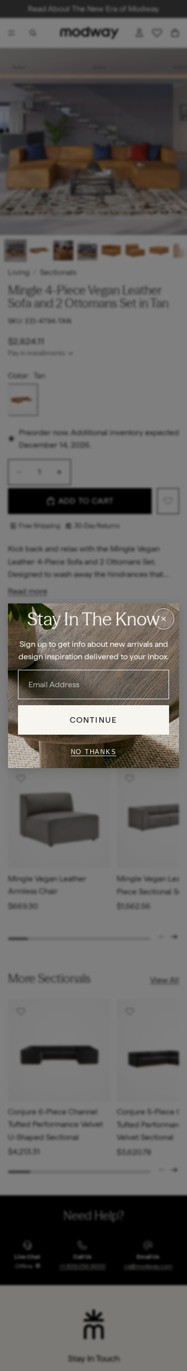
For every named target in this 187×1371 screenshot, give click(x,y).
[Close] (164, 618)
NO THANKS (94, 752)
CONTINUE (93, 719)
